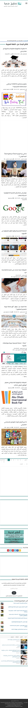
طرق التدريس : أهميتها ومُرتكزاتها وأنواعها (19, 622)
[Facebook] (17, 550)
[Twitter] (15, 550)
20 (17, 460)
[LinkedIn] (10, 550)
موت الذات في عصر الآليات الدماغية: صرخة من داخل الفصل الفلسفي (11, 645)
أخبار (12, 198)
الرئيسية (25, 40)
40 (26, 464)
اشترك (14, 593)
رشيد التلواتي (23, 159)
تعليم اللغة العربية (16, 276)
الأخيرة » (21, 464)
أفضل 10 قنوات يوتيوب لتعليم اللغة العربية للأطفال (17, 607)
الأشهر (21, 637)
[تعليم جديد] (12, 4)
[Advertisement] (14, 23)
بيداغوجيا (11, 159)
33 (3, 462)
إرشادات (10, 312)
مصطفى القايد (23, 54)
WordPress (12, 706)
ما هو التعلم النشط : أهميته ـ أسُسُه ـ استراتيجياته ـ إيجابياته (17, 611)
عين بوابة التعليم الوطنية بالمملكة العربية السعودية (17, 618)
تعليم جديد (26, 702)
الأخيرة (25, 637)
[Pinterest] (13, 550)
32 (6, 460)
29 (13, 460)
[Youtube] (8, 550)
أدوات (11, 89)
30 (11, 460)
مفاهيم (4, 89)
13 (25, 91)
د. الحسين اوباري (23, 89)
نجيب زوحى (24, 275)
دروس (11, 54)
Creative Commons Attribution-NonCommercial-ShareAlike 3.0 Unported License (14, 703)
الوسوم (12, 637)
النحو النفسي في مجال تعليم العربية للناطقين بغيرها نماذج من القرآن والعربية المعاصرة (10, 661)
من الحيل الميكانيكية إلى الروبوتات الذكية (19, 629)
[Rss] (20, 550)
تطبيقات (22, 276)
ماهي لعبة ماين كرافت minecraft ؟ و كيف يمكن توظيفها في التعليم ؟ (18, 615)
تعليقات (17, 637)
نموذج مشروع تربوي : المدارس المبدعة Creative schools (18, 626)
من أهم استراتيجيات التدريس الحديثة (20, 603)
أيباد (25, 276)
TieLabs (21, 706)
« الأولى (25, 460)
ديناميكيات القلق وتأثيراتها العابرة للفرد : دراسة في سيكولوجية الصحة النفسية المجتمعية (10, 651)
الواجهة (8, 89)
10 (20, 460)
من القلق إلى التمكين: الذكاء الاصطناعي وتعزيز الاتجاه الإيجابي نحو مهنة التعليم (11, 656)
